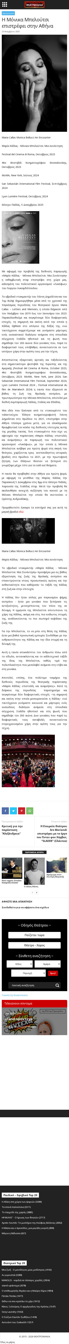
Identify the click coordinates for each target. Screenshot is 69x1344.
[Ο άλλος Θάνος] (34, 871)
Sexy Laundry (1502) (12, 1311)
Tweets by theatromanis (15, 995)
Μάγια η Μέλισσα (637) (14, 1233)
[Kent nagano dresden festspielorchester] (12, 868)
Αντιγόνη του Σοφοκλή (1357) (17, 1322)
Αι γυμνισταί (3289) (12, 1275)
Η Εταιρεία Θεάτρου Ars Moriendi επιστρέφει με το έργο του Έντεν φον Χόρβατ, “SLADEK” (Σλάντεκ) (52, 833)
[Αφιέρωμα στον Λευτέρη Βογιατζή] (57, 865)
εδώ (21, 511)
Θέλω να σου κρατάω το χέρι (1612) (21, 1301)
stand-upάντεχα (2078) (14, 1285)
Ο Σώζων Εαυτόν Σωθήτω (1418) (19, 1317)
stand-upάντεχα (19, 1019)
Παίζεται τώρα (34, 935)
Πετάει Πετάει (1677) (12, 1296)
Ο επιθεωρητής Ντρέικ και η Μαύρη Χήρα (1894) (27, 1290)
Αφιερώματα (8, 13)
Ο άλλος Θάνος (31, 886)
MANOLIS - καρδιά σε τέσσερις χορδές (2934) (26, 1280)
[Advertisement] (34, 1071)
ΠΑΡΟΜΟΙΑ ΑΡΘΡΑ (34, 852)
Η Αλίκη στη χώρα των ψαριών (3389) (22, 1201)
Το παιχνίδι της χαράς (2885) (17, 1212)
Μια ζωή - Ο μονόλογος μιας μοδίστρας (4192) (27, 1269)
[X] (13, 810)
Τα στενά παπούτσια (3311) (16, 1207)
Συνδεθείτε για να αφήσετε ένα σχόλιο (25, 907)
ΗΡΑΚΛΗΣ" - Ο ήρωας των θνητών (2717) (23, 1217)
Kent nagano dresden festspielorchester (12, 881)
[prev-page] (32, 892)
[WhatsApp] (29, 810)
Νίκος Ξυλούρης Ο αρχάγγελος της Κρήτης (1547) (29, 1306)
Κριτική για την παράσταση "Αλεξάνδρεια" (12, 829)
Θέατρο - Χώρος (34, 945)
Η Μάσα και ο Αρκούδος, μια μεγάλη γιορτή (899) (28, 1228)
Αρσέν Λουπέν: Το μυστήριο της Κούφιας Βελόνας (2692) (32, 1222)
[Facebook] (5, 810)
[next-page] (36, 892)
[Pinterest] (21, 810)
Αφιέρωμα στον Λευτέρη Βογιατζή (55, 875)
